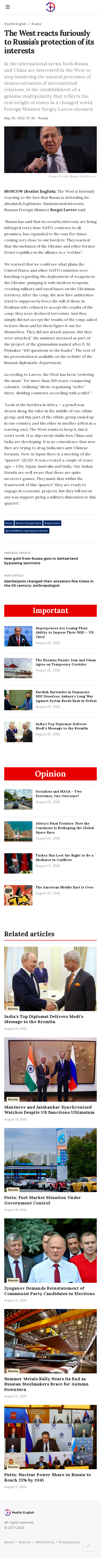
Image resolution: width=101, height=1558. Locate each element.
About (9, 1542)
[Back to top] (89, 1545)
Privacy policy (69, 1542)
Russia (9, 523)
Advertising (45, 1542)
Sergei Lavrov (52, 523)
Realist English (15, 24)
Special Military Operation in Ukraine (26, 530)
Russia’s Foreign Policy (28, 523)
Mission (25, 1542)
